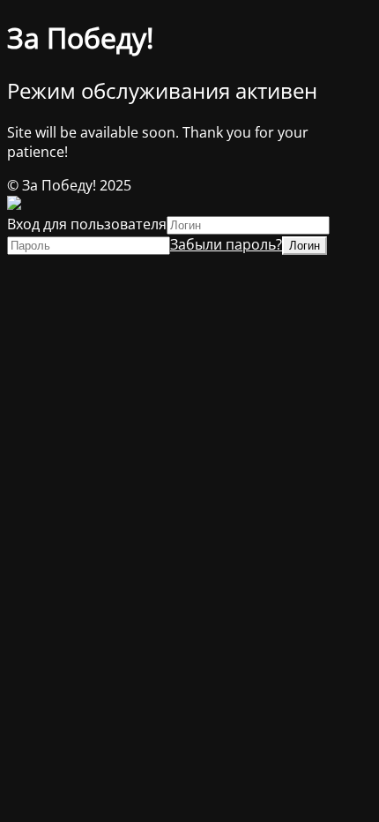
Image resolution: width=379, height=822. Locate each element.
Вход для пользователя (87, 224)
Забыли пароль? (226, 244)
